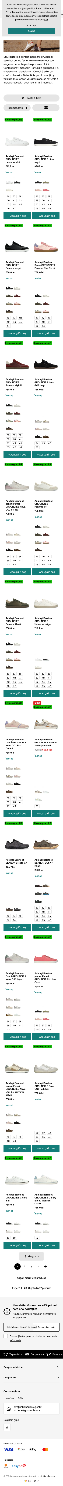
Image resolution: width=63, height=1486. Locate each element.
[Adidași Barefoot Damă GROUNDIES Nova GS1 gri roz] (17, 998)
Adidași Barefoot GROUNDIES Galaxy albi (16, 1197)
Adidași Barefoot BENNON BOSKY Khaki (43, 863)
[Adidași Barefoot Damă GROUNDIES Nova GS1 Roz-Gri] (17, 767)
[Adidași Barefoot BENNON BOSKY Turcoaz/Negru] (38, 899)
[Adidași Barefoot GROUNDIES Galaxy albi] (17, 1222)
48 (49, 208)
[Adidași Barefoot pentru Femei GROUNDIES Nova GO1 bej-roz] (38, 419)
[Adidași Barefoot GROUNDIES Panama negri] (9, 286)
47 (14, 208)
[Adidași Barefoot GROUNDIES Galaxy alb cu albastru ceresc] (17, 1229)
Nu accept (32, 25)
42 (20, 200)
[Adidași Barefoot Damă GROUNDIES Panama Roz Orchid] (17, 302)
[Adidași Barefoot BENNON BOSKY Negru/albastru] (46, 892)
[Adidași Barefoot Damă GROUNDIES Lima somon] (38, 188)
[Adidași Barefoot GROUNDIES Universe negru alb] (17, 180)
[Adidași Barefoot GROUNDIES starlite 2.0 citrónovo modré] (38, 798)
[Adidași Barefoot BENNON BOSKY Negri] (38, 892)
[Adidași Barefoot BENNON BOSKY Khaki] (46, 884)
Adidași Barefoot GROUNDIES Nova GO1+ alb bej (44, 1086)
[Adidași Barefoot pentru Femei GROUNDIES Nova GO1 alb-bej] (46, 427)
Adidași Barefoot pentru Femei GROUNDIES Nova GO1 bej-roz (15, 505)
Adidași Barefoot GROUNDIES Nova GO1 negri (44, 382)
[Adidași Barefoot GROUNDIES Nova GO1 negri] (38, 435)
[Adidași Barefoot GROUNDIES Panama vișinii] (17, 294)
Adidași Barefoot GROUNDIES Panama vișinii (15, 382)
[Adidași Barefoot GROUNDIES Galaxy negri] (9, 1222)
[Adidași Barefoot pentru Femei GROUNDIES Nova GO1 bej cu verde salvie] (46, 419)
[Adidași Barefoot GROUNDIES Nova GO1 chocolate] (46, 435)
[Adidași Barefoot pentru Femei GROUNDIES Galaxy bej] (9, 1229)
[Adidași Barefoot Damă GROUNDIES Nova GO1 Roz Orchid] (38, 427)
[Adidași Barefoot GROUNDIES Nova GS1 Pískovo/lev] (9, 1013)
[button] (31, 98)
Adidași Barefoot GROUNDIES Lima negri (44, 159)
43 (8, 204)
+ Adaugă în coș (17, 215)
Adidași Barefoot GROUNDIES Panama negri (15, 265)
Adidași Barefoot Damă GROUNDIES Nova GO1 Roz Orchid (16, 744)
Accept (31, 30)
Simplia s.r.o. (49, 1476)
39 (37, 200)
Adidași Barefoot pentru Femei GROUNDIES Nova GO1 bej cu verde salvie (15, 1089)
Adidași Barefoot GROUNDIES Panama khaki (15, 621)
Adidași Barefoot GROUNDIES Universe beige (43, 621)
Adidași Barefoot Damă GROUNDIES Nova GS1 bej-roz (16, 976)
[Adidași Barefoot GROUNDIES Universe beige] (9, 188)
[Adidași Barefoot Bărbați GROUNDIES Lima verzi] (46, 180)
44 (14, 204)
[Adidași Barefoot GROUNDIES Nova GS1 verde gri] (17, 1005)
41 (14, 200)
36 (8, 196)
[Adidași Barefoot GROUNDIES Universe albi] (9, 180)
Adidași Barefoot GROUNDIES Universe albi (15, 159)
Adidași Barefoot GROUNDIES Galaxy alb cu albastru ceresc (45, 1199)
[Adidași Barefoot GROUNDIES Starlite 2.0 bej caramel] (38, 790)
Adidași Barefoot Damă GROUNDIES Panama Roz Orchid (45, 265)
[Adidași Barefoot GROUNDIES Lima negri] (38, 180)
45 (20, 204)
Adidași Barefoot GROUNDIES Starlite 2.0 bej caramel (45, 742)
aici (46, 19)
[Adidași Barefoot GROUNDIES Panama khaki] (9, 294)
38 (20, 196)
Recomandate (15, 107)
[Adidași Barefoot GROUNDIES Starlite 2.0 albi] (46, 790)
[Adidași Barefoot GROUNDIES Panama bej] (17, 286)
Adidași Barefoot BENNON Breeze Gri (16, 861)
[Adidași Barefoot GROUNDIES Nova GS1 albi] (17, 1013)
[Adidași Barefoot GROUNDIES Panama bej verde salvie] (9, 302)
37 (14, 196)
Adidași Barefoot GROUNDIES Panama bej (43, 504)
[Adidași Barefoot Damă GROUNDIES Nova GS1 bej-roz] (9, 998)
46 (8, 208)
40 (8, 200)
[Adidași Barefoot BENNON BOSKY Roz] (38, 884)
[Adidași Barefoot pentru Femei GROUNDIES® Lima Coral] (46, 188)
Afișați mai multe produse (31, 1277)
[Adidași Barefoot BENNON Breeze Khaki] (9, 907)
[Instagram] (7, 1427)
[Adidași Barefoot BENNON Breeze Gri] (17, 907)
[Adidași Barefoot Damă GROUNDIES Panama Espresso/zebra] (9, 309)
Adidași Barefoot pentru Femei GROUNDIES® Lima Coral (45, 978)
